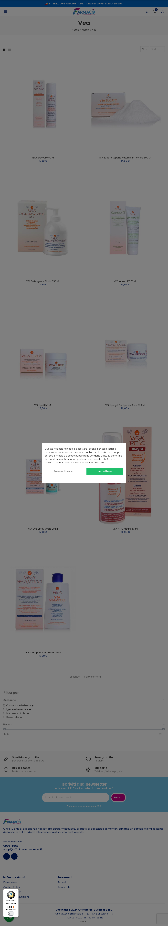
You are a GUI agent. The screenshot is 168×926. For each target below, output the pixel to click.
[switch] (11, 913)
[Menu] (17, 891)
